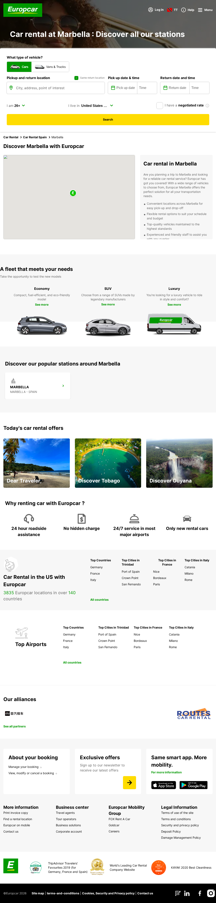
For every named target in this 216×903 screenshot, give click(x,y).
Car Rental (10, 137)
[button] (73, 193)
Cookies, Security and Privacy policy (108, 893)
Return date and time (177, 78)
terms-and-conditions (63, 893)
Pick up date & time (123, 78)
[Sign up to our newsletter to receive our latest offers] (129, 782)
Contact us (145, 893)
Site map (38, 893)
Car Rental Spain (35, 137)
